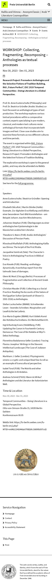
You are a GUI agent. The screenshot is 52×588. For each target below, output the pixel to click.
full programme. (26, 183)
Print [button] (7, 545)
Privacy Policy (11, 522)
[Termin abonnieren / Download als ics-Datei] (26, 76)
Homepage (7, 27)
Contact (8, 518)
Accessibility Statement (15, 527)
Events (35, 30)
